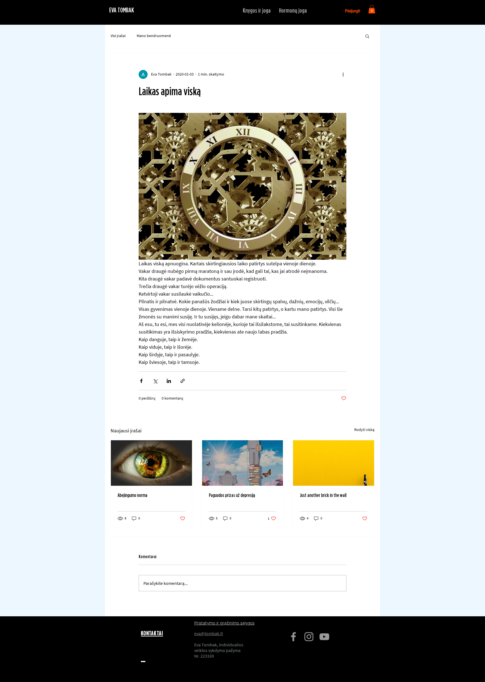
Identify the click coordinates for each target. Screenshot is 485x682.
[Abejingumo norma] (151, 463)
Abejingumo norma (132, 495)
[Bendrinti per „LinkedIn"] (168, 381)
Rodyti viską (364, 429)
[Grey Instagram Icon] (309, 637)
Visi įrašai (118, 35)
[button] (371, 9)
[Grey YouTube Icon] (324, 637)
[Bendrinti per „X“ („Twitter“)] (155, 381)
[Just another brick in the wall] (333, 463)
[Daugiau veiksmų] (343, 74)
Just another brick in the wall (323, 495)
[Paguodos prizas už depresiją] (242, 463)
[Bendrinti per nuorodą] (182, 381)
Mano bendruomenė (154, 35)
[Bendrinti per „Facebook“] (141, 381)
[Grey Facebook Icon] (293, 637)
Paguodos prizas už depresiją (232, 495)
